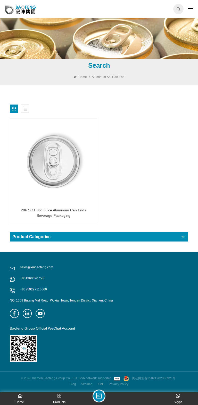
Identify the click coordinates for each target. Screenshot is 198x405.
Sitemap (87, 384)
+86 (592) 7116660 (33, 289)
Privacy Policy (118, 384)
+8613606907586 (32, 278)
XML (100, 384)
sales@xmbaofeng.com (36, 267)
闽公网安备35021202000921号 (154, 378)
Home (82, 77)
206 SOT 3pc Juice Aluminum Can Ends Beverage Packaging (53, 213)
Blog (73, 384)
